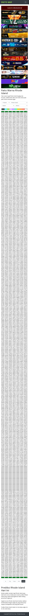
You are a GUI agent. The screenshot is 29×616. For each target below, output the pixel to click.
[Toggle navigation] (25, 2)
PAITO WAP (6, 2)
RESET (3, 109)
